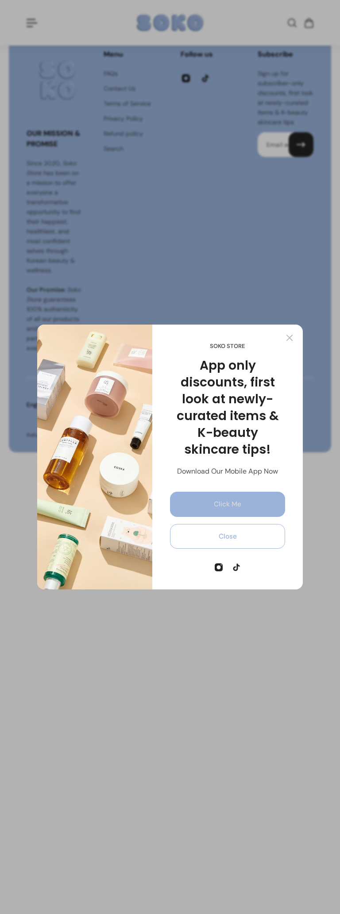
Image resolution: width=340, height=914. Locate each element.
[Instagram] (218, 567)
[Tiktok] (236, 567)
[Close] (289, 338)
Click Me (227, 504)
